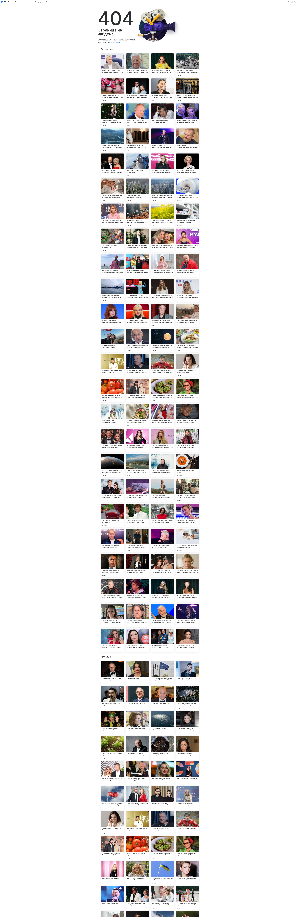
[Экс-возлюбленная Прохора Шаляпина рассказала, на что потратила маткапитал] (162, 65)
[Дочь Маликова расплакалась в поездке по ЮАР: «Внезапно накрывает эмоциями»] (187, 315)
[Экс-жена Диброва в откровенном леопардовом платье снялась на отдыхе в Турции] (162, 490)
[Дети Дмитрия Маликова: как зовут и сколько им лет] (137, 873)
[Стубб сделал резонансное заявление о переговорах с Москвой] (112, 565)
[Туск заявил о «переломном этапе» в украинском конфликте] (137, 115)
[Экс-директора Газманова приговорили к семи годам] (112, 790)
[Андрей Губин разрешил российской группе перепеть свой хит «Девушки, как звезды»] (137, 590)
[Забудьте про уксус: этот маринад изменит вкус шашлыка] (137, 215)
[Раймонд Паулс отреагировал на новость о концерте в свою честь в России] (137, 65)
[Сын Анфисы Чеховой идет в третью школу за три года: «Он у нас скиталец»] (162, 265)
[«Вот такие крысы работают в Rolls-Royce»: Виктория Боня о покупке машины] (162, 90)
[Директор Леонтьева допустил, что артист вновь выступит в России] (187, 615)
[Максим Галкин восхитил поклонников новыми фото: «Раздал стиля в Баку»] (137, 515)
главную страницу (114, 42)
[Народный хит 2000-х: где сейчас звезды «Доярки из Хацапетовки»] (187, 565)
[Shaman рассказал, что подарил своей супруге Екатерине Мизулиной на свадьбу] (187, 115)
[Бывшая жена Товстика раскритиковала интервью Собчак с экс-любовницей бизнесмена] (187, 898)
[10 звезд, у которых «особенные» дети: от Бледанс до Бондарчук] (137, 765)
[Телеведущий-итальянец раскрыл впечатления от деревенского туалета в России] (137, 690)
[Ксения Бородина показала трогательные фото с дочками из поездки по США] (187, 590)
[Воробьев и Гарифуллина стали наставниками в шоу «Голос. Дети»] (112, 490)
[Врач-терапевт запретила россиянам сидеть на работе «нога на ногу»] (137, 540)
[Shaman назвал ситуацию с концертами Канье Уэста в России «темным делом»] (162, 540)
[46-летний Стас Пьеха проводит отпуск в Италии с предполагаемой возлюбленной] (112, 365)
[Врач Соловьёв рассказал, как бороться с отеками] (187, 365)
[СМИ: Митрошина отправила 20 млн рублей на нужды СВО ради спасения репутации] (162, 290)
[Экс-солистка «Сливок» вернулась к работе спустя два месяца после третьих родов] (112, 640)
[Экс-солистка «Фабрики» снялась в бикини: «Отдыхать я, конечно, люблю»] (162, 440)
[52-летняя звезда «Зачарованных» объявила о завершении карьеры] (112, 765)
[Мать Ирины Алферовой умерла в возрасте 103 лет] (187, 740)
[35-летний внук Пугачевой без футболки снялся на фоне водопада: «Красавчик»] (187, 765)
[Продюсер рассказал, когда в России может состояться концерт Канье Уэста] (112, 740)
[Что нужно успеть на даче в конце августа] (112, 240)
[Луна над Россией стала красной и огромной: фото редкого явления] (162, 340)
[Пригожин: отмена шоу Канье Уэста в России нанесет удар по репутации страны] (137, 715)
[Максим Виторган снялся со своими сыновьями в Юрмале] (162, 465)
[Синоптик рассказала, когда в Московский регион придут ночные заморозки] (187, 848)
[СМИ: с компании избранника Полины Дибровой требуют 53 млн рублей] (162, 565)
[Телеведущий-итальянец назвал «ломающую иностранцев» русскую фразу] (187, 665)
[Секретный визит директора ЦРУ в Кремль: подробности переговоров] (162, 690)
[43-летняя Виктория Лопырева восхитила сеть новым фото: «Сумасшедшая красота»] (137, 565)
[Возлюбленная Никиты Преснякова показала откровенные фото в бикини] (112, 340)
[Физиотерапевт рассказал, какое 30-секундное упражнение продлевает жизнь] (137, 790)
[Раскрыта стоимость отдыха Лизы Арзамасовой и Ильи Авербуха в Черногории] (137, 390)
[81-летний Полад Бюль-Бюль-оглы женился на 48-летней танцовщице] (137, 848)
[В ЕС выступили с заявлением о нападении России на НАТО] (162, 823)
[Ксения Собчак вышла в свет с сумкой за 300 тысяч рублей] (162, 790)
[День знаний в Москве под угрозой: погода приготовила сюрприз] (112, 115)
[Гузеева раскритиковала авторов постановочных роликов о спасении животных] (112, 715)
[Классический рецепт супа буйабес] (187, 465)
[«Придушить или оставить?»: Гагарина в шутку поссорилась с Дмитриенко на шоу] (187, 515)
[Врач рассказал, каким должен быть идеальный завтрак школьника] (137, 415)
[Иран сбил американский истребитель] (137, 165)
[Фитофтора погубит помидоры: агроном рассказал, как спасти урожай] (112, 390)
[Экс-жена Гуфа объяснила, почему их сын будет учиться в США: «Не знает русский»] (162, 740)
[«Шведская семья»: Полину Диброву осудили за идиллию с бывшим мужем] (137, 265)
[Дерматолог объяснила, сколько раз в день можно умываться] (112, 190)
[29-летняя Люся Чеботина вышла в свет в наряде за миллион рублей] (187, 240)
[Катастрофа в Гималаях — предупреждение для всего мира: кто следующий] (187, 65)
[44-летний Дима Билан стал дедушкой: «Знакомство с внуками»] (112, 848)
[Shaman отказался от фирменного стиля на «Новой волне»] (162, 140)
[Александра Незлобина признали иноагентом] (187, 715)
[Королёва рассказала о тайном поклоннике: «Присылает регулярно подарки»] (137, 440)
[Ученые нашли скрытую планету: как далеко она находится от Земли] (112, 465)
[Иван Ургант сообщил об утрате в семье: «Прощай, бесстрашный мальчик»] (187, 823)
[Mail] (2, 2)
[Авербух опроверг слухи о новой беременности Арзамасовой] (187, 690)
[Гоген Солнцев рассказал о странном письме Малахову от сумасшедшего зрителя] (112, 873)
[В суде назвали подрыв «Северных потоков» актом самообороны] (162, 873)
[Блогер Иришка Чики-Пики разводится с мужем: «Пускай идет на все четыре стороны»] (112, 615)
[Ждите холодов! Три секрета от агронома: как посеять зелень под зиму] (112, 898)
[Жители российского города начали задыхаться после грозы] (162, 765)
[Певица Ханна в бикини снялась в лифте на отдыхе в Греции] (162, 715)
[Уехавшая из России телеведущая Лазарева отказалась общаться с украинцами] (112, 415)
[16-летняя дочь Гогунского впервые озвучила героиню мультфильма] (162, 590)
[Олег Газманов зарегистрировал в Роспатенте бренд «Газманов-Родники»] (162, 615)
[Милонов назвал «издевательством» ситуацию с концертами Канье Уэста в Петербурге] (187, 140)
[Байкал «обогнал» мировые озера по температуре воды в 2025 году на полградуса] (112, 290)
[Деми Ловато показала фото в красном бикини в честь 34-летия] (187, 640)
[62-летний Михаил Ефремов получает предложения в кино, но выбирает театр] (162, 315)
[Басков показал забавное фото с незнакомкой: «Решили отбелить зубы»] (112, 590)
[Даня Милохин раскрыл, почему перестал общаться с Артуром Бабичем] (137, 240)
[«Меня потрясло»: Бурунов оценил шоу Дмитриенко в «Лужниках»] (112, 540)
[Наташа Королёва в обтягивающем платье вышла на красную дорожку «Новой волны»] (137, 823)
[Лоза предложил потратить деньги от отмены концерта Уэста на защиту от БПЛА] (137, 615)
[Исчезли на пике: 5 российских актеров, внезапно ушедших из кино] (187, 415)
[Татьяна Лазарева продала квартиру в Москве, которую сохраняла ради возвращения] (187, 165)
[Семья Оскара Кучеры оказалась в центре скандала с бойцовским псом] (112, 823)
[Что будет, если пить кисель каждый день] (112, 515)
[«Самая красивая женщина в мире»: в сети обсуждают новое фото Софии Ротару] (162, 415)
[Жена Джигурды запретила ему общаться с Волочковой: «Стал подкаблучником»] (162, 240)
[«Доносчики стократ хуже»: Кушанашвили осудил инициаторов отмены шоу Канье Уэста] (162, 115)
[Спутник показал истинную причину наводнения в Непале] (137, 465)
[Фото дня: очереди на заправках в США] (187, 790)
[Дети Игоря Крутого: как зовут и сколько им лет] (162, 848)
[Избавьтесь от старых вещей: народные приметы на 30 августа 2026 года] (187, 90)
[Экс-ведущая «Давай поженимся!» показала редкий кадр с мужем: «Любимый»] (112, 165)
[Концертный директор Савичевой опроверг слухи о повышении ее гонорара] (112, 315)
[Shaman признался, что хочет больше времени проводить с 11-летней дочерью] (112, 65)
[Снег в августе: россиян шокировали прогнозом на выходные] (137, 190)
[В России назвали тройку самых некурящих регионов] (187, 540)
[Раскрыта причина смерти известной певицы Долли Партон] (137, 290)
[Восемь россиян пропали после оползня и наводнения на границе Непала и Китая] (162, 190)
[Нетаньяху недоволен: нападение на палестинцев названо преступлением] (137, 340)
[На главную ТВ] (4, 2)
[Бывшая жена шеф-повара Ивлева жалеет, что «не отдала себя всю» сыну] (137, 898)
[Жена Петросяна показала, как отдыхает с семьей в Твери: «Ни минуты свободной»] (187, 390)
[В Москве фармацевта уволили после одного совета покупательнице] (187, 215)
